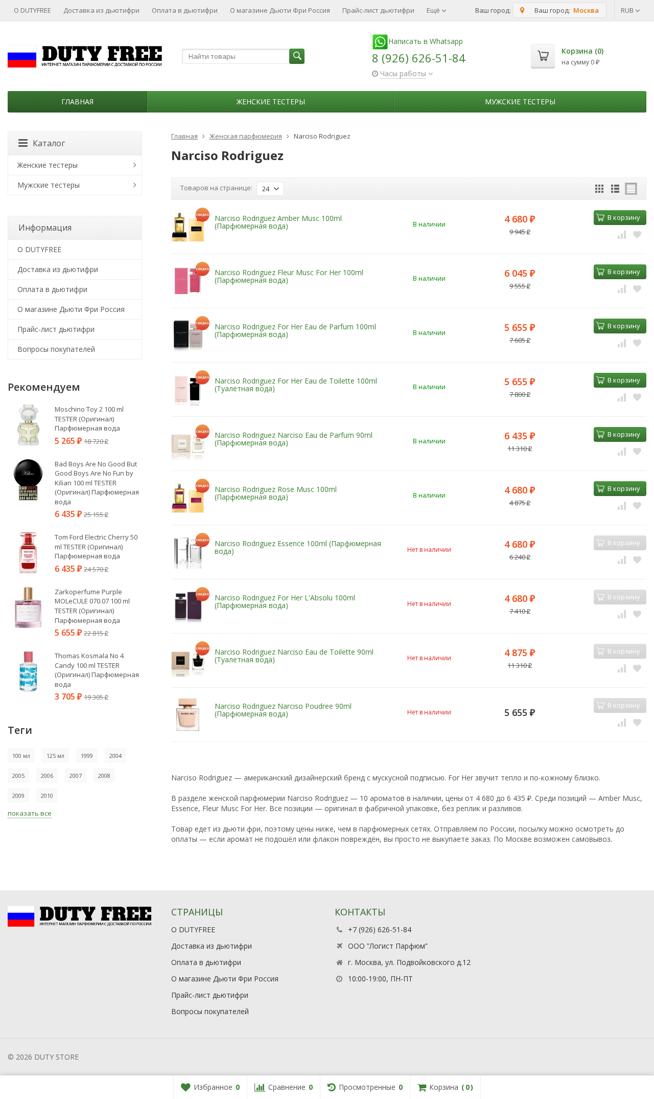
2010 (47, 795)
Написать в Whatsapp (425, 41)
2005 (18, 775)
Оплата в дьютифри (185, 10)
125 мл (55, 755)
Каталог (49, 143)
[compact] (631, 189)
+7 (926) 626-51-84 (379, 929)
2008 (104, 775)
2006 (47, 775)
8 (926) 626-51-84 (418, 57)
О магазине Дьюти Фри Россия (280, 10)
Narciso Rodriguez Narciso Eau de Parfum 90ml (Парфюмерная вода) (293, 438)
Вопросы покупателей (56, 349)
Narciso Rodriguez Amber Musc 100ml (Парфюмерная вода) (278, 222)
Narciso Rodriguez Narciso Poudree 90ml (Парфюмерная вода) (283, 710)
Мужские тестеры (520, 101)
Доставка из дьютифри (101, 10)
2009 (18, 795)
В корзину (624, 217)
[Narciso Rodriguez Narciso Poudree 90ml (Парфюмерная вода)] (187, 714)
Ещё (434, 10)
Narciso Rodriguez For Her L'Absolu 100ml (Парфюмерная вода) (285, 601)
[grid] (599, 189)
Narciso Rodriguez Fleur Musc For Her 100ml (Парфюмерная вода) (289, 276)
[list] (615, 189)
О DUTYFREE (32, 10)
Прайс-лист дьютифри (378, 10)
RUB (628, 10)
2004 (115, 755)
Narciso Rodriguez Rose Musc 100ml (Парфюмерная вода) (276, 493)
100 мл (21, 755)
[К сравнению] (622, 234)
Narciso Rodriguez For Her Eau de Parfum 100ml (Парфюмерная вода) (295, 330)
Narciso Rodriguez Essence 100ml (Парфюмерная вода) (298, 547)
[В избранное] (637, 234)
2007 (75, 775)
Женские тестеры (271, 101)
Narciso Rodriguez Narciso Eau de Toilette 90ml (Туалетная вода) (294, 655)
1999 (87, 755)
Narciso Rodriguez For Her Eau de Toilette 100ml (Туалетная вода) (296, 384)
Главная (77, 101)
